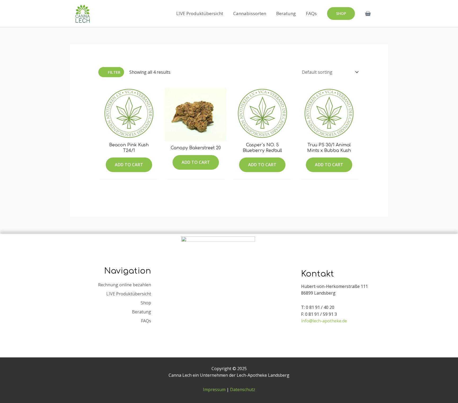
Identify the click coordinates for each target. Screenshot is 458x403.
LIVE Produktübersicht (199, 13)
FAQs (311, 13)
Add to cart (129, 165)
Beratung (286, 13)
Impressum (214, 389)
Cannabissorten (249, 13)
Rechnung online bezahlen (124, 285)
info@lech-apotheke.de (324, 321)
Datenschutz (242, 389)
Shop (146, 303)
